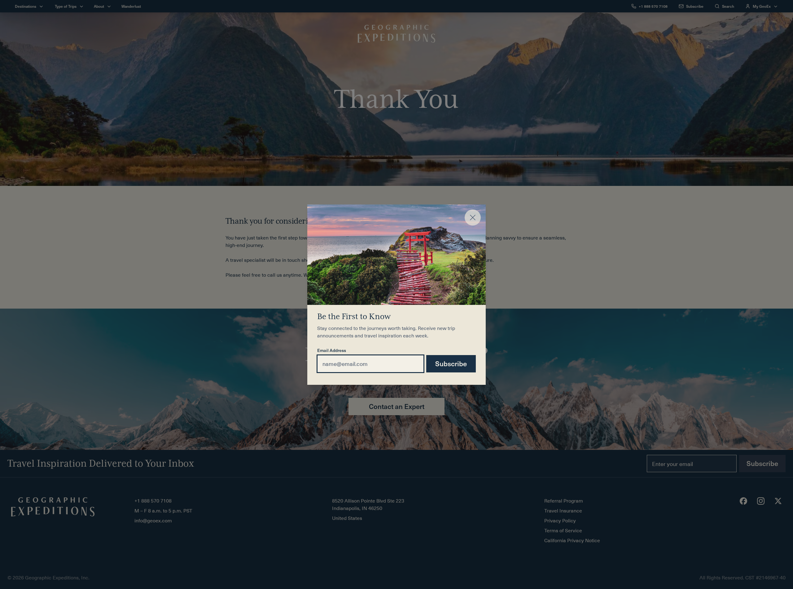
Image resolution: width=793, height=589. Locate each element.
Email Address (331, 350)
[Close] (473, 217)
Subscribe (451, 363)
